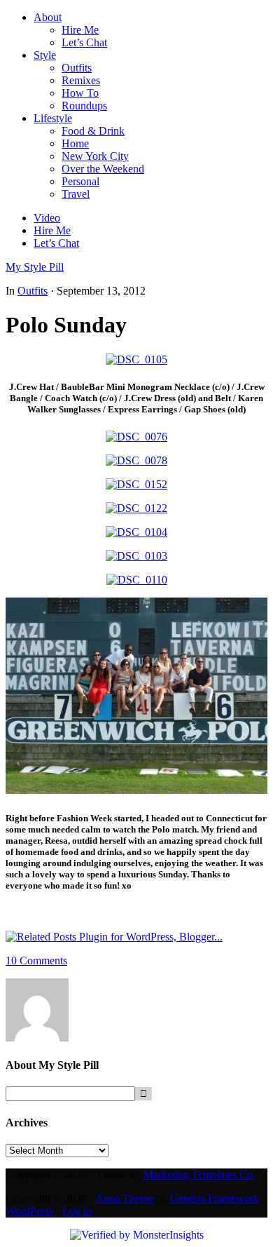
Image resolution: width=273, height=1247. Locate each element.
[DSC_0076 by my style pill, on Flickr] (136, 437)
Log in (77, 1211)
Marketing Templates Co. (199, 1174)
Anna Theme (124, 1198)
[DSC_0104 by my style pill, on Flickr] (136, 532)
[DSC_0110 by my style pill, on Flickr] (136, 580)
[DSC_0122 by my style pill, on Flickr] (136, 508)
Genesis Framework (214, 1198)
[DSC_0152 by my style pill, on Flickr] (136, 484)
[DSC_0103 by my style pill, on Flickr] (136, 556)
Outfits (33, 291)
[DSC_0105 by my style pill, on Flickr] (136, 359)
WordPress (29, 1211)
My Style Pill (35, 267)
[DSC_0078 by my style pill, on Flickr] (136, 460)
